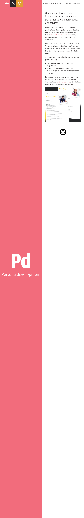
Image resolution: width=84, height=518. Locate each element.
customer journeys (63, 82)
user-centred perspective (59, 35)
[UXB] (22, 3)
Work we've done (56, 3)
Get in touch (76, 3)
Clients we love (67, 3)
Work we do (46, 3)
